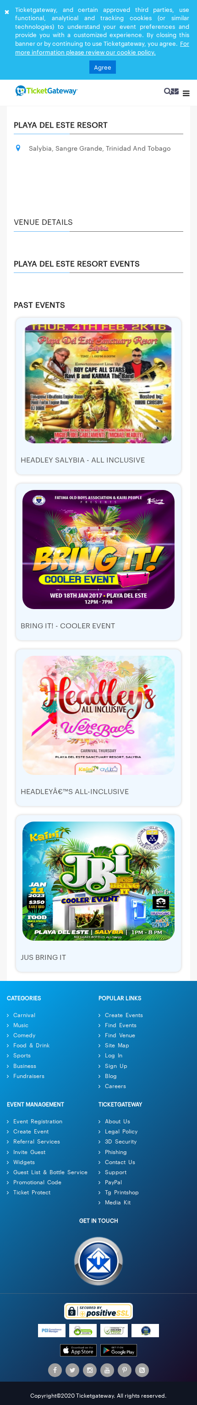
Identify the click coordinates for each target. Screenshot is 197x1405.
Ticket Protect (31, 1192)
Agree (102, 67)
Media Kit (118, 1202)
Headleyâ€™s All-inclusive (75, 791)
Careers (115, 1085)
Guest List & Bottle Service (50, 1172)
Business (24, 1065)
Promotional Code (37, 1182)
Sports (22, 1055)
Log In (113, 1055)
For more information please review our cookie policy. (102, 47)
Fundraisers (28, 1075)
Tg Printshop (122, 1192)
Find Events (121, 1025)
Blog (111, 1075)
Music (20, 1025)
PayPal (113, 1182)
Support (115, 1172)
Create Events (124, 1014)
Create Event (31, 1131)
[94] (46, 91)
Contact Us (120, 1161)
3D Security (121, 1141)
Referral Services (36, 1141)
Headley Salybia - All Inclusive (83, 459)
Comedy (24, 1035)
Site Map (117, 1045)
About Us (117, 1121)
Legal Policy (121, 1131)
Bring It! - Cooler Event (68, 625)
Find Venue (120, 1035)
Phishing (116, 1151)
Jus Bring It (43, 957)
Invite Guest (29, 1151)
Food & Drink (31, 1045)
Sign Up (116, 1065)
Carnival (24, 1014)
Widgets (24, 1161)
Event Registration (37, 1121)
